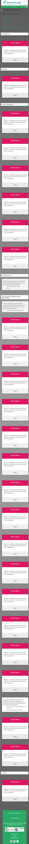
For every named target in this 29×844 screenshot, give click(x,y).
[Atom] (11, 841)
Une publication (5, 17)
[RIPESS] (9, 829)
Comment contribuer (14, 837)
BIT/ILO (8, 288)
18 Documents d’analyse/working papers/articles (13, 27)
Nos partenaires (14, 834)
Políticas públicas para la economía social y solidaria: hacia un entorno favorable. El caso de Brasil (14, 282)
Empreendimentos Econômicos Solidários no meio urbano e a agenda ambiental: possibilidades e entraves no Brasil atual (14, 702)
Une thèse (4, 20)
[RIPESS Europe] (19, 829)
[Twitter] (14, 841)
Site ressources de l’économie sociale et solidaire (15, 4)
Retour (15, 60)
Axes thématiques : (15, 813)
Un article (4, 30)
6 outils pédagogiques (7, 22)
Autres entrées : (15, 818)
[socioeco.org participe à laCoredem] (17, 841)
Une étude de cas (6, 25)
